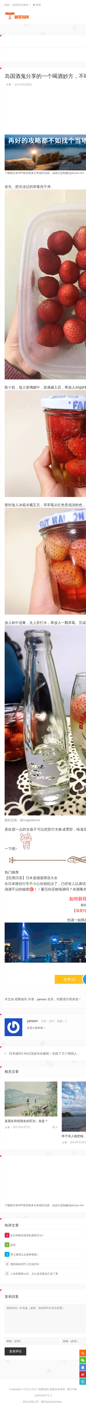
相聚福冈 (43, 1389)
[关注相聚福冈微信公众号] (82, 1360)
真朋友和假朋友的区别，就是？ (26, 1121)
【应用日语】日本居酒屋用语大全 (31, 877)
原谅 (11, 1245)
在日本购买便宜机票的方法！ (25, 1235)
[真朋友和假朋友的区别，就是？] (31, 1099)
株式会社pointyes (51, 1401)
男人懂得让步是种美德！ (23, 1254)
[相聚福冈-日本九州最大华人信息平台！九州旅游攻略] (16, 16)
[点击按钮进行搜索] (82, 1353)
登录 (38, 4)
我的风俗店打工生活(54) (22, 1264)
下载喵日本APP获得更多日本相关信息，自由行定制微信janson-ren (44, 173)
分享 (8, 84)
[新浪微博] (82, 1374)
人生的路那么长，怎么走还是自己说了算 (32, 1273)
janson (42, 999)
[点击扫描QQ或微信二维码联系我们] (82, 1367)
